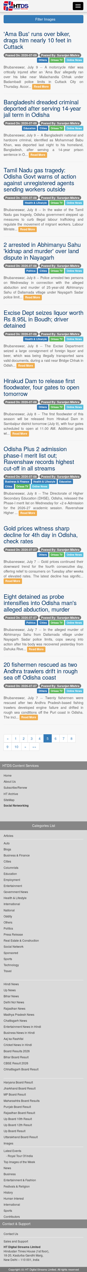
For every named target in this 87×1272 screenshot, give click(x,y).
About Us (10, 781)
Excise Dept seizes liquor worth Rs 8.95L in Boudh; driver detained (43, 318)
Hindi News (11, 984)
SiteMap (9, 800)
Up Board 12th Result (18, 1125)
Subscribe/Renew (15, 787)
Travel (8, 971)
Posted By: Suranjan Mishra (60, 55)
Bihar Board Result (16, 1057)
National (9, 910)
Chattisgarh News (15, 1020)
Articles (8, 835)
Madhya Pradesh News (19, 1014)
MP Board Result (15, 1094)
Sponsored (11, 953)
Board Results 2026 (17, 1051)
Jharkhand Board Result (20, 1088)
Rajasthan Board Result (19, 1113)
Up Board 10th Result (18, 1119)
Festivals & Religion (17, 1186)
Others (43, 60)
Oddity (8, 916)
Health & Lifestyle (36, 202)
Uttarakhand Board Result (21, 1137)
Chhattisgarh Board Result (21, 1069)
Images (8, 1143)
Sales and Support (16, 1241)
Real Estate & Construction (21, 940)
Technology (11, 965)
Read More (41, 87)
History (8, 1192)
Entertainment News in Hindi (22, 1026)
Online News (74, 60)
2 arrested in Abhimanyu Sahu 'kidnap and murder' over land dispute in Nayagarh (42, 250)
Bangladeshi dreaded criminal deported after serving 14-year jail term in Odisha (42, 108)
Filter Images (44, 19)
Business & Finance (17, 481)
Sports (8, 959)
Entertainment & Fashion (20, 1180)
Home (8, 775)
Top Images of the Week (19, 1162)
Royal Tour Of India (20, 1156)
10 (16, 746)
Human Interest (14, 1198)
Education (29, 128)
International (12, 904)
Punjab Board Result (17, 1107)
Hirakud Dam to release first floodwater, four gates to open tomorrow (41, 387)
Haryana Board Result (18, 1082)
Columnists (11, 867)
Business (10, 1174)
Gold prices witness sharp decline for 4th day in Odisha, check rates (41, 534)
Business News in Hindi (19, 1032)
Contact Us (11, 1234)
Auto (7, 843)
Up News (10, 990)
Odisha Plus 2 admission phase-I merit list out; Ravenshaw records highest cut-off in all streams (39, 458)
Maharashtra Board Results (22, 1100)
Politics (31, 271)
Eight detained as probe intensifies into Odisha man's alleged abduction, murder (40, 602)
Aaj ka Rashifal (13, 1039)
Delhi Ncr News (14, 1002)
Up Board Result (14, 1131)
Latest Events (12, 1151)
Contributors (12, 1216)
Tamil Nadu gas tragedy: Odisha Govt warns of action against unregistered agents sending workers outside (40, 179)
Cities (43, 128)
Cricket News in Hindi (18, 1045)
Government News (16, 892)
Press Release (13, 934)
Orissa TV (57, 60)
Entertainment (13, 886)
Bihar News (11, 996)
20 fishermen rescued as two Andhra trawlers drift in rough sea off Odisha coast (41, 670)
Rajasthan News (14, 1008)
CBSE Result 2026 (16, 1063)
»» (34, 746)
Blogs (7, 849)
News (7, 1168)
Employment (12, 880)
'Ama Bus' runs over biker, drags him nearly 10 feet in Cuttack (37, 40)
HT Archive (11, 794)
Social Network (13, 946)
